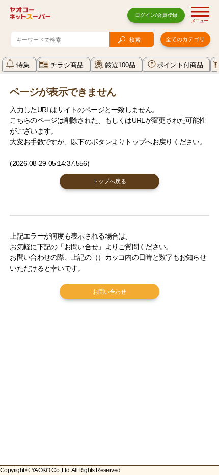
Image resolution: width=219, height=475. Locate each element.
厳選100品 (120, 65)
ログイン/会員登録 (156, 15)
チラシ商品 (67, 65)
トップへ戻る (109, 181)
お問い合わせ (109, 291)
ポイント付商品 (180, 65)
